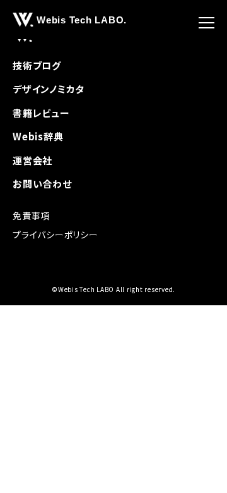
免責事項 (31, 215)
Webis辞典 (38, 136)
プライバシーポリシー (55, 234)
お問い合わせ (42, 183)
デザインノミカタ (48, 88)
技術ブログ (37, 65)
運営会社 (32, 160)
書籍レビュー (41, 112)
